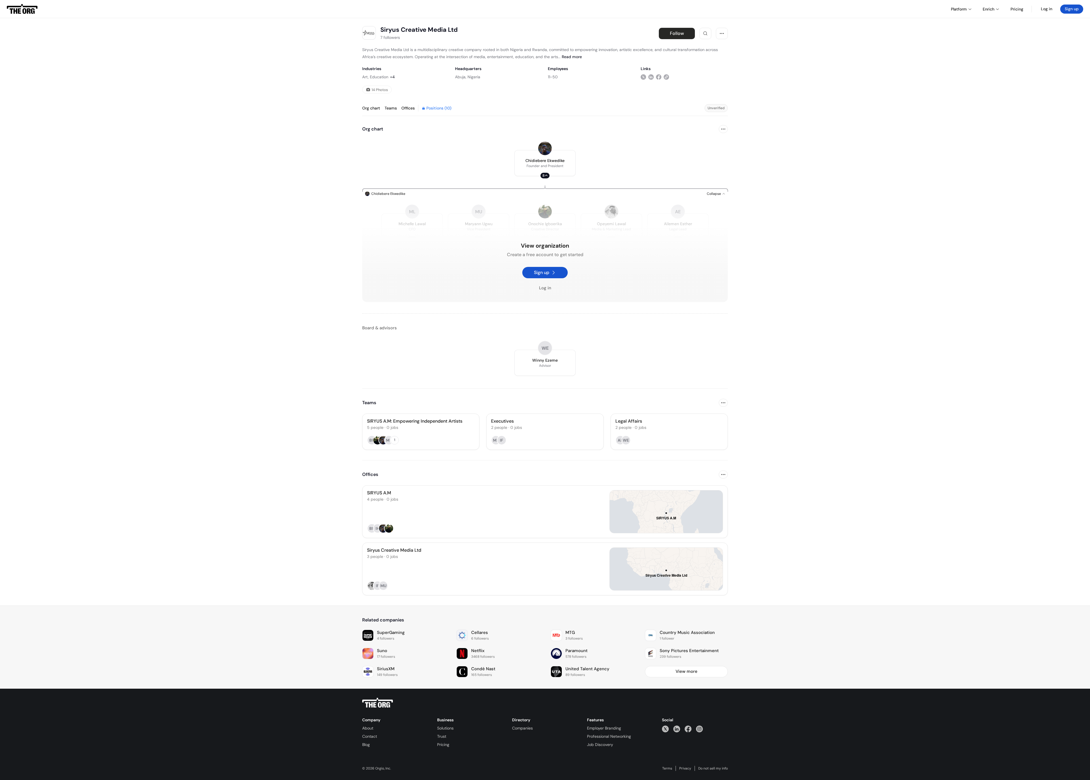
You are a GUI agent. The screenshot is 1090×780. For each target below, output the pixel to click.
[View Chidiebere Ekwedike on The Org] (545, 148)
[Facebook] (688, 728)
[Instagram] (699, 728)
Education (379, 76)
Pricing (443, 744)
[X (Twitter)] (665, 728)
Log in (1046, 8)
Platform (959, 9)
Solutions (445, 728)
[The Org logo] (377, 703)
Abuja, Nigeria (467, 76)
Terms (667, 768)
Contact (369, 736)
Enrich (988, 9)
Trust (441, 736)
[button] (545, 163)
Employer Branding (604, 728)
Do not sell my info (713, 768)
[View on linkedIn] (651, 76)
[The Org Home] (22, 9)
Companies (522, 728)
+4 (392, 76)
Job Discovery (600, 744)
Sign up (1072, 8)
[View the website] (666, 76)
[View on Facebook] (658, 76)
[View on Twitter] (643, 76)
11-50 (553, 76)
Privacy (685, 768)
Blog (366, 744)
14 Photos (380, 89)
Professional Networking (609, 736)
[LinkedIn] (676, 728)
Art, (365, 76)
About (367, 728)
